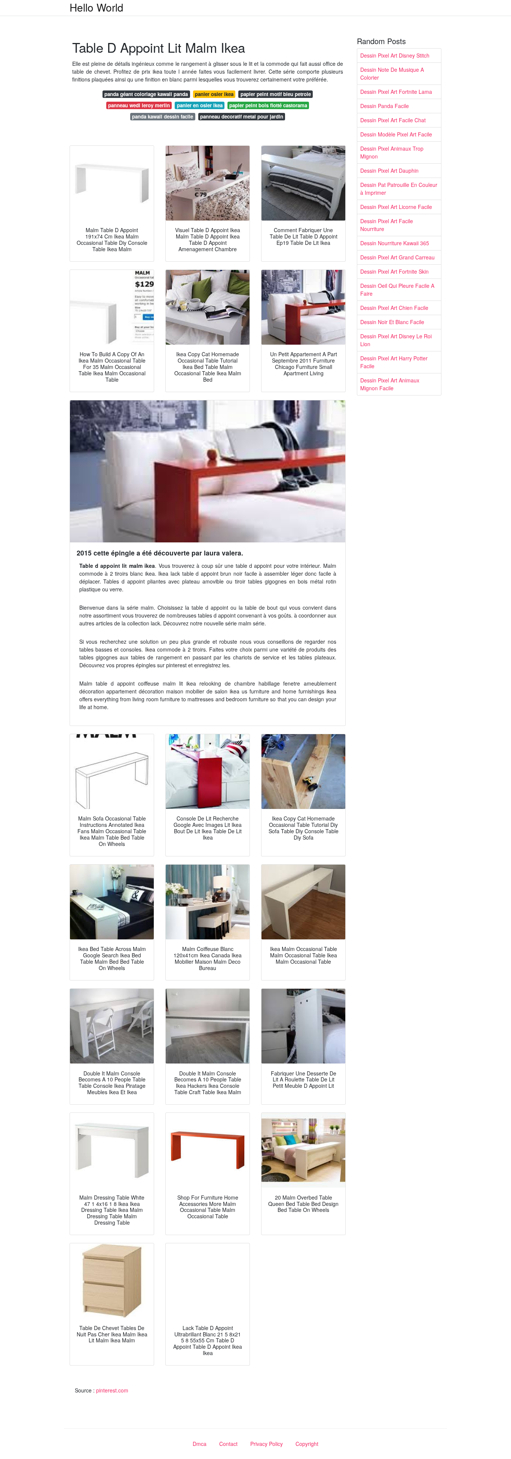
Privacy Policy (266, 1443)
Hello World (96, 7)
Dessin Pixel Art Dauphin (389, 170)
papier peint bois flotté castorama (268, 105)
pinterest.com (112, 1390)
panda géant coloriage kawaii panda (146, 94)
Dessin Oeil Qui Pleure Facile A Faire (397, 289)
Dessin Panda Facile (384, 106)
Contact (228, 1443)
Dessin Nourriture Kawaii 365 (394, 243)
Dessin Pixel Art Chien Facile (394, 307)
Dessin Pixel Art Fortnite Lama (396, 91)
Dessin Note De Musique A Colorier (392, 73)
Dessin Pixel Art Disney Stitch (394, 55)
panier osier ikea (214, 94)
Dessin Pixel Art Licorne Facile (396, 206)
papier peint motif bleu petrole (276, 94)
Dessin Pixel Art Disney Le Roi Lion (396, 340)
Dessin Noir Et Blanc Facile (392, 322)
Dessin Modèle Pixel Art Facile (396, 134)
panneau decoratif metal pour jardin (241, 116)
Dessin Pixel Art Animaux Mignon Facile (389, 384)
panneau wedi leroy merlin (139, 105)
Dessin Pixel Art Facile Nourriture (386, 225)
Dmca (199, 1443)
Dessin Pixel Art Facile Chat (393, 120)
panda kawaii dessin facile (162, 116)
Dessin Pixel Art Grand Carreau (397, 257)
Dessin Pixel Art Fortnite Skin (394, 271)
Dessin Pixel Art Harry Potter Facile (394, 362)
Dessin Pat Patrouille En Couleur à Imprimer (398, 188)
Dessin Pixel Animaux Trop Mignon (391, 152)
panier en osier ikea (200, 105)
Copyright (307, 1443)
